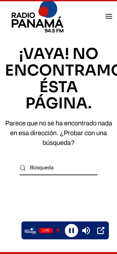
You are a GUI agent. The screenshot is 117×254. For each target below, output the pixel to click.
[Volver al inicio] (38, 16)
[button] (109, 16)
